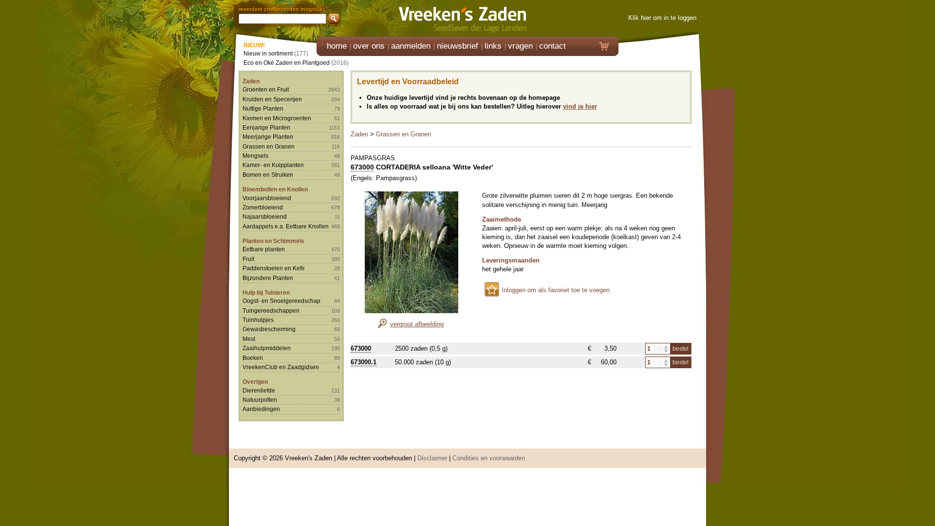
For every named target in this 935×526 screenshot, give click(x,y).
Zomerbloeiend (263, 207)
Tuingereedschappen (271, 310)
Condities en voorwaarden (488, 458)
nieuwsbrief (457, 46)
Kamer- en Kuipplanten (273, 165)
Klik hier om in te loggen (662, 17)
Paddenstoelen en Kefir (274, 268)
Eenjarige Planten (266, 127)
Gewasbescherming (269, 329)
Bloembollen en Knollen (275, 189)
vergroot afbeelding (417, 324)
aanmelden (410, 46)
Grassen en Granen (269, 146)
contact (552, 46)
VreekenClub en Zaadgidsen (281, 367)
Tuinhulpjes (258, 320)
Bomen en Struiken (268, 174)
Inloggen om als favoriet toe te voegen (556, 290)
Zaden (251, 81)
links (493, 46)
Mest (249, 339)
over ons (369, 46)
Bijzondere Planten (268, 278)
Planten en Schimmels (273, 241)
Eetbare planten (264, 249)
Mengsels (255, 155)
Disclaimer (432, 458)
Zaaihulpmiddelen (267, 348)
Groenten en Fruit (266, 89)
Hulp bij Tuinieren (266, 292)
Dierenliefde (259, 390)
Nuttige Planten (263, 108)
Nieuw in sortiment (268, 53)
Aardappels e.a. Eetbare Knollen (286, 226)
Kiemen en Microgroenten (277, 118)
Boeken (253, 358)
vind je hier (580, 106)
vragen (520, 46)
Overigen (255, 381)
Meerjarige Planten (268, 136)
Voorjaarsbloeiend (267, 198)
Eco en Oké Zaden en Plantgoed (286, 62)
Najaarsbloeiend (265, 216)
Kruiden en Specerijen (272, 99)
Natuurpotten (260, 399)
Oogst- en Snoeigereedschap (281, 301)
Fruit (248, 259)
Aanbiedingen (261, 409)
